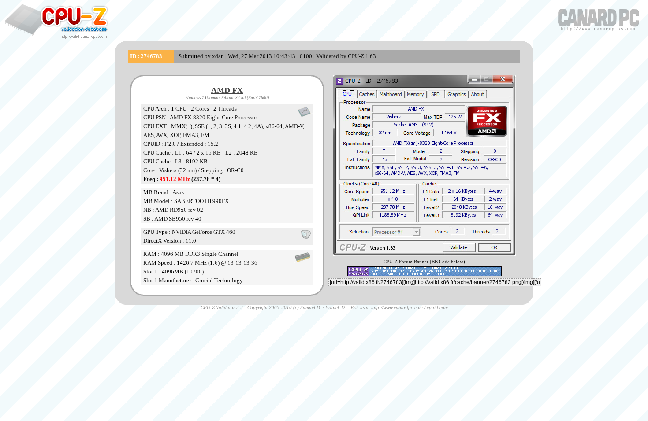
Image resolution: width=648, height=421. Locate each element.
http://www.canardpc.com (397, 307)
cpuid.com (437, 307)
